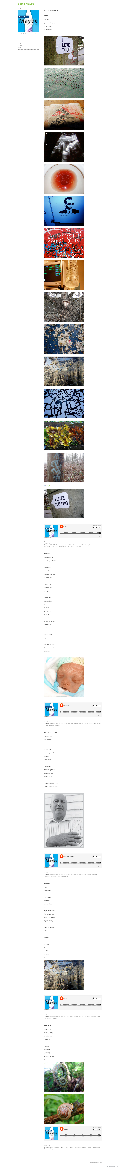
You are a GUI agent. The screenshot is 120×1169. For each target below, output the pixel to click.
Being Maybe (26, 3)
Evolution (75, 1016)
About (19, 47)
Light (82, 1016)
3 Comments (78, 546)
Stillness (47, 553)
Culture (71, 544)
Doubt (71, 1016)
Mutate (47, 883)
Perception (91, 723)
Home (19, 43)
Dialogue (47, 1025)
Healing (77, 723)
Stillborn (50, 725)
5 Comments (64, 876)
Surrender (63, 546)
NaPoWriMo (53, 544)
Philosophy (47, 876)
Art (64, 544)
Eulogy (75, 874)
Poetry (58, 544)
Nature (98, 1016)
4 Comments (55, 1018)
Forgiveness (76, 544)
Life (73, 1147)
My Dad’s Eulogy (50, 732)
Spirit (53, 1149)
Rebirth (49, 1149)
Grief (81, 544)
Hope (83, 544)
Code (46, 15)
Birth (67, 723)
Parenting (89, 874)
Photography (54, 546)
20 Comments (56, 725)
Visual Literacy (70, 546)
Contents (20, 45)
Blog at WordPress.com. (96, 1162)
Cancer (67, 874)
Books (67, 544)
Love (95, 544)
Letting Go (87, 544)
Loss (92, 544)
